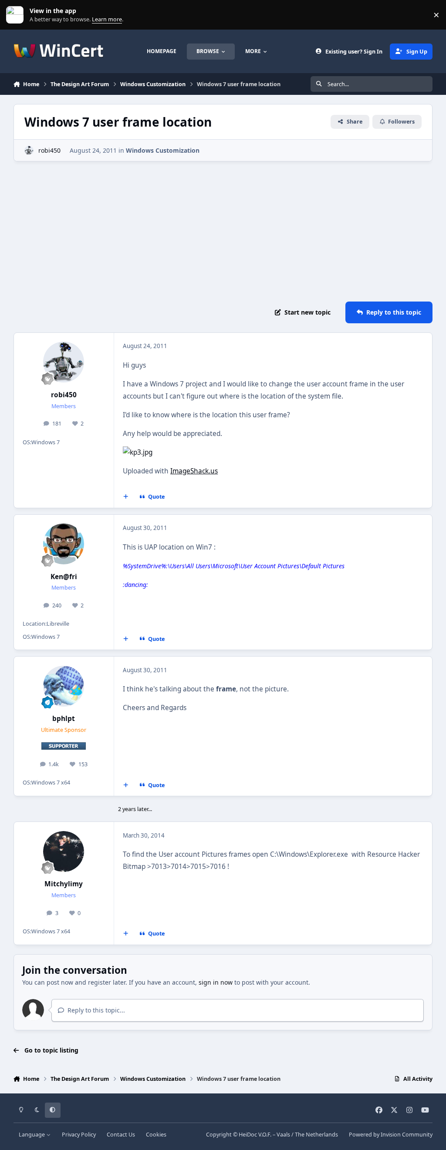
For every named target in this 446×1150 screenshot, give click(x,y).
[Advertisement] (223, 231)
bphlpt (63, 718)
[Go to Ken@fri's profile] (63, 543)
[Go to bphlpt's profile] (63, 686)
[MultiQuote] (125, 497)
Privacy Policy (79, 1134)
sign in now (216, 982)
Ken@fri (64, 576)
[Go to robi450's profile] (29, 150)
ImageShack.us (194, 471)
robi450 (49, 150)
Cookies (156, 1134)
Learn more (17, 15)
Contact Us (121, 1134)
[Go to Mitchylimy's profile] (63, 851)
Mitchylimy (63, 883)
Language (32, 1134)
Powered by (390, 1134)
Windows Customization (162, 150)
